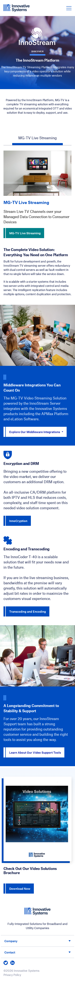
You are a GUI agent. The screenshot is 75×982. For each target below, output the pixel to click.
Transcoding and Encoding (27, 611)
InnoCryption (18, 521)
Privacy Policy (12, 974)
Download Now (19, 888)
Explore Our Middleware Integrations (34, 432)
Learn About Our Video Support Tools (35, 752)
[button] (69, 8)
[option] (37, 194)
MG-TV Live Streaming (25, 233)
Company (10, 941)
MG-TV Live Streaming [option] (37, 138)
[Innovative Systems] (16, 8)
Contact (9, 952)
